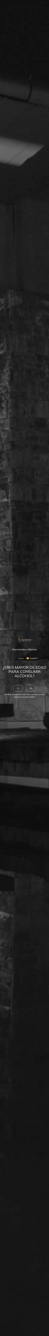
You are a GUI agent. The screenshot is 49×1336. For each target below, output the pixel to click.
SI (18, 688)
